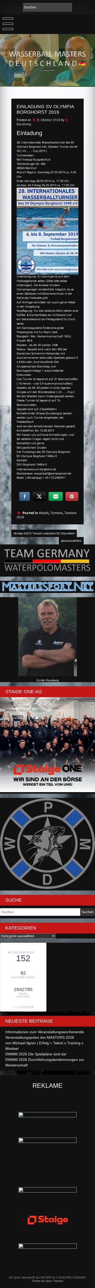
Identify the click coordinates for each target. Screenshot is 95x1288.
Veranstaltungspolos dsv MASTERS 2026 (39, 1037)
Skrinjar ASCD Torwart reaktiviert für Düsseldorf (44, 533)
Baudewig (24, 124)
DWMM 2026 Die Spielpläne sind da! (35, 1054)
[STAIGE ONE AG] (47, 791)
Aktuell (44, 513)
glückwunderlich (71, 540)
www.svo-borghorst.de (41, 469)
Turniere (56, 513)
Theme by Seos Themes (47, 1280)
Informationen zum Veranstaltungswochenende (44, 1032)
